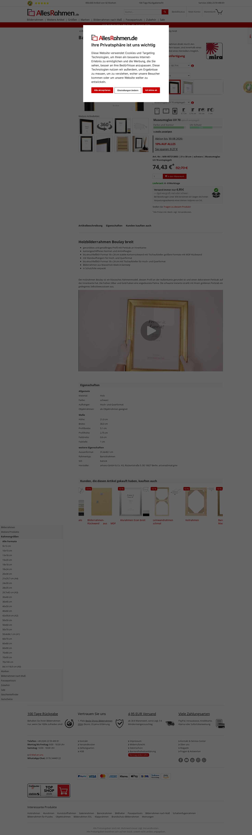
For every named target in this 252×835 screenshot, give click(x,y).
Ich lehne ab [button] (151, 90)
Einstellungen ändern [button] (127, 90)
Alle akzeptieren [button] (102, 90)
